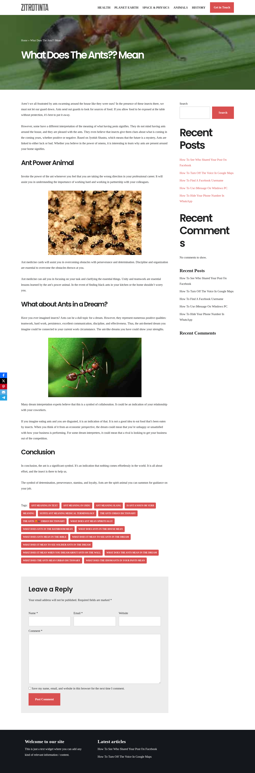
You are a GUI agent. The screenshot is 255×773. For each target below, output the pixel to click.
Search (184, 103)
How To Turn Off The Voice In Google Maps (207, 173)
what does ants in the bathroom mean (48, 529)
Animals (180, 7)
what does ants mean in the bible (44, 537)
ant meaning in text (44, 505)
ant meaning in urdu (76, 505)
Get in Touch (222, 7)
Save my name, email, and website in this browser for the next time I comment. (78, 688)
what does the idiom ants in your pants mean (115, 560)
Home (24, 40)
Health (104, 7)
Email (78, 613)
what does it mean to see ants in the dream (100, 537)
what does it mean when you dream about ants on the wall (62, 552)
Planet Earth (126, 7)
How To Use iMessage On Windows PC (204, 188)
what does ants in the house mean (100, 529)
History (199, 7)
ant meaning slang (108, 505)
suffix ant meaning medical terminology (67, 513)
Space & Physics (155, 7)
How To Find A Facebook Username (201, 180)
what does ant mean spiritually (91, 521)
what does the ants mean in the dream (131, 552)
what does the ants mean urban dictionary (51, 560)
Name (33, 613)
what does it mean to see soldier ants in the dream (57, 544)
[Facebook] (3, 375)
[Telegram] (3, 398)
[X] (3, 381)
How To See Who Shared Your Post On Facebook (127, 749)
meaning (28, 513)
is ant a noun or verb (140, 505)
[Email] (3, 392)
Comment (35, 630)
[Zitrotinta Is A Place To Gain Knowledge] (35, 7)
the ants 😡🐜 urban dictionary (44, 521)
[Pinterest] (3, 386)
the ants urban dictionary (118, 513)
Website (123, 613)
